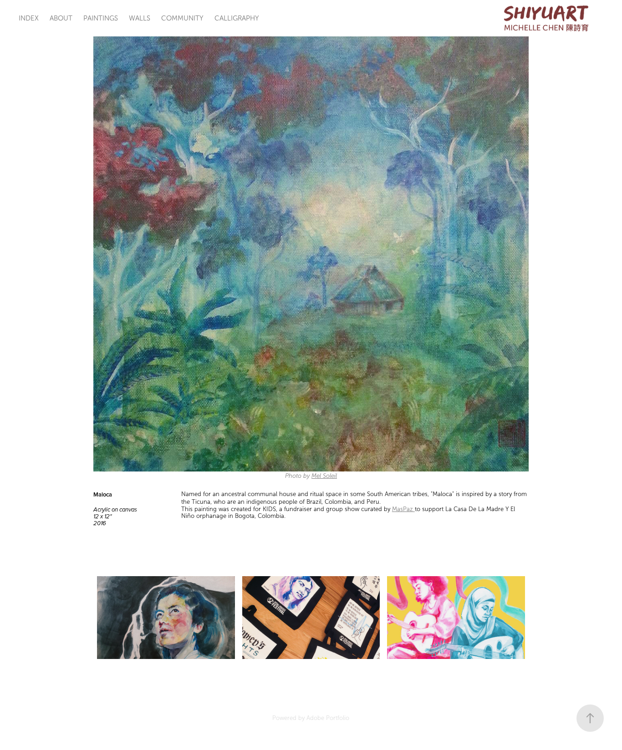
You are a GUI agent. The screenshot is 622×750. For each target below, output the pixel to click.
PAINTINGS (100, 18)
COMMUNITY (182, 18)
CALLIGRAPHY (236, 18)
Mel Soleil (324, 476)
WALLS (139, 18)
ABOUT (61, 18)
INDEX (29, 18)
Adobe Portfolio (327, 718)
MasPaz (403, 509)
